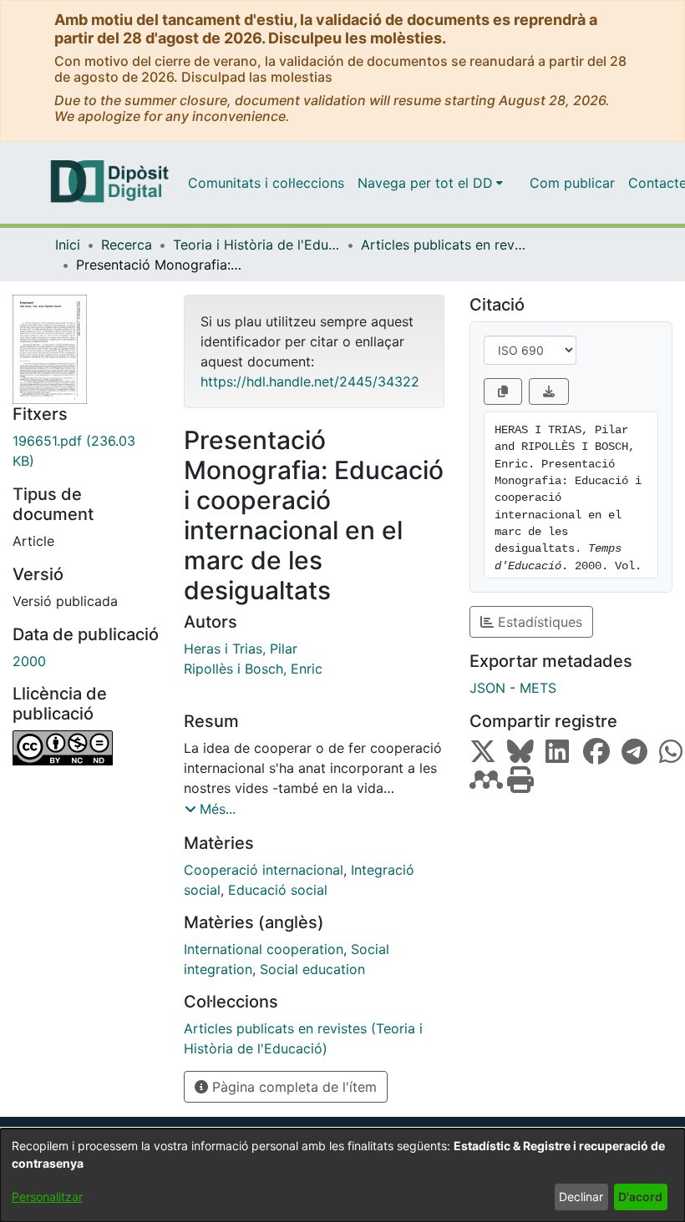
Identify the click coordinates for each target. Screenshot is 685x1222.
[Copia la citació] (503, 391)
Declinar (581, 1196)
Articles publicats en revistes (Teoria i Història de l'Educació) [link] (444, 244)
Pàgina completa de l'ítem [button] (292, 1086)
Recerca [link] (126, 244)
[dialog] (342, 1175)
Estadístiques (538, 622)
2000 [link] (29, 661)
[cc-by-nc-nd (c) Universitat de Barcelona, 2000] (86, 747)
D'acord (640, 1196)
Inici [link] (67, 244)
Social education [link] (312, 969)
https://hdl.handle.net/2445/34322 (309, 381)
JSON (487, 687)
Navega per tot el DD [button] (425, 182)
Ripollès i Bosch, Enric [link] (253, 668)
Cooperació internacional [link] (263, 869)
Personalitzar (47, 1196)
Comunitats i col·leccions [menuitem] (266, 182)
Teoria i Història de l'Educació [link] (256, 244)
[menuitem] (430, 182)
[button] (210, 809)
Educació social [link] (277, 889)
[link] (86, 451)
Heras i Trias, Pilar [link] (240, 648)
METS (538, 687)
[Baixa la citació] (549, 391)
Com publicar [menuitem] (572, 182)
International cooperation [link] (263, 949)
